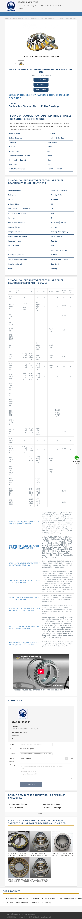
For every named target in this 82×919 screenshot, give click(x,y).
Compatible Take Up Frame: (19, 156)
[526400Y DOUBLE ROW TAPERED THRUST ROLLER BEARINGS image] (41, 40)
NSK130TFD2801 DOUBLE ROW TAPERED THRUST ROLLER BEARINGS (24, 644)
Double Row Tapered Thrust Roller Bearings (30, 18)
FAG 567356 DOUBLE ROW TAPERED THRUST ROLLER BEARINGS (24, 628)
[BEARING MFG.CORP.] (11, 5)
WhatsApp (41, 85)
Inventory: (13, 165)
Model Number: (14, 134)
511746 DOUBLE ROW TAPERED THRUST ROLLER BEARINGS (24, 599)
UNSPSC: (12, 147)
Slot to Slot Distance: (17, 169)
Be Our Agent (41, 90)
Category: (12, 143)
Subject (11, 754)
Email (11, 744)
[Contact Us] (77, 459)
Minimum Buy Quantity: (18, 160)
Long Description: (15, 232)
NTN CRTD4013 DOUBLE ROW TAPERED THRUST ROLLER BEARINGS (24, 547)
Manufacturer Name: (16, 255)
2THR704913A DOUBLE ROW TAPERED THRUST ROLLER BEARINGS (24, 523)
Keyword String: (14, 241)
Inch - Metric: (13, 246)
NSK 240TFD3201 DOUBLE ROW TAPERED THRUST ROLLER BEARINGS (24, 610)
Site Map (25, 914)
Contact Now (41, 80)
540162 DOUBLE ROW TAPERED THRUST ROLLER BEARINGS (24, 581)
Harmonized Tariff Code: (18, 237)
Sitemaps (31, 914)
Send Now (31, 784)
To (10, 749)
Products (13, 18)
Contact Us (16, 914)
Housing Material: (15, 264)
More (40, 814)
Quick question (11, 760)
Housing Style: (14, 227)
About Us (9, 914)
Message (12, 765)
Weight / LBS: (14, 151)
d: (9, 250)
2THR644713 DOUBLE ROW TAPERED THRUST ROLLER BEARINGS (24, 564)
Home (7, 18)
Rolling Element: (15, 138)
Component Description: (17, 260)
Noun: (10, 269)
